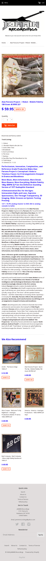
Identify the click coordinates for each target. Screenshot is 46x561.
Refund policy (23, 502)
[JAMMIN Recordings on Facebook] (23, 525)
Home (4, 43)
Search (23, 492)
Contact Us (23, 497)
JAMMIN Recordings (16, 552)
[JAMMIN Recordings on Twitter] (17, 525)
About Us (23, 494)
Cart (42, 3)
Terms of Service (23, 499)
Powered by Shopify (32, 552)
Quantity (5, 116)
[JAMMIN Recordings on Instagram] (29, 525)
